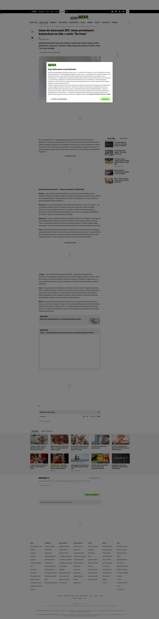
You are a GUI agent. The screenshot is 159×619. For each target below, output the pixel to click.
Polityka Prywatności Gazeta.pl (97, 94)
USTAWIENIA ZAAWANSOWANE (59, 99)
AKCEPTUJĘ (105, 99)
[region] (79, 82)
